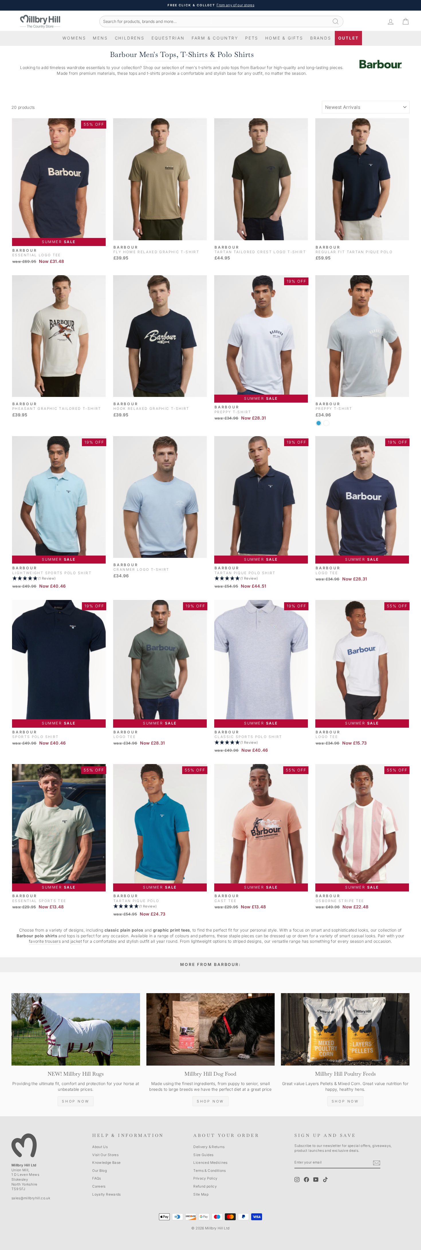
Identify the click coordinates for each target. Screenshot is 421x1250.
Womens (74, 38)
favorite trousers (45, 941)
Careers (98, 1186)
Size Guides (203, 1155)
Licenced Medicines (210, 1162)
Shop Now (75, 1101)
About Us (100, 1147)
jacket (76, 941)
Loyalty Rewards (106, 1194)
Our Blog (99, 1170)
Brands (320, 38)
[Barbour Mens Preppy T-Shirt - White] (326, 423)
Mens (100, 38)
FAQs (96, 1178)
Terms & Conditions (209, 1170)
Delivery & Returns (209, 1147)
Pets (251, 38)
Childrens (130, 38)
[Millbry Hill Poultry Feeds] (345, 1029)
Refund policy (205, 1186)
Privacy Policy (205, 1178)
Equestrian (168, 38)
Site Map (200, 1194)
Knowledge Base (106, 1162)
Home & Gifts (284, 38)
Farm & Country (215, 38)
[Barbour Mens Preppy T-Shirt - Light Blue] (318, 423)
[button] (58, 578)
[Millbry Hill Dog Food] (210, 1029)
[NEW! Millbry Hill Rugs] (75, 1029)
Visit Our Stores (105, 1155)
